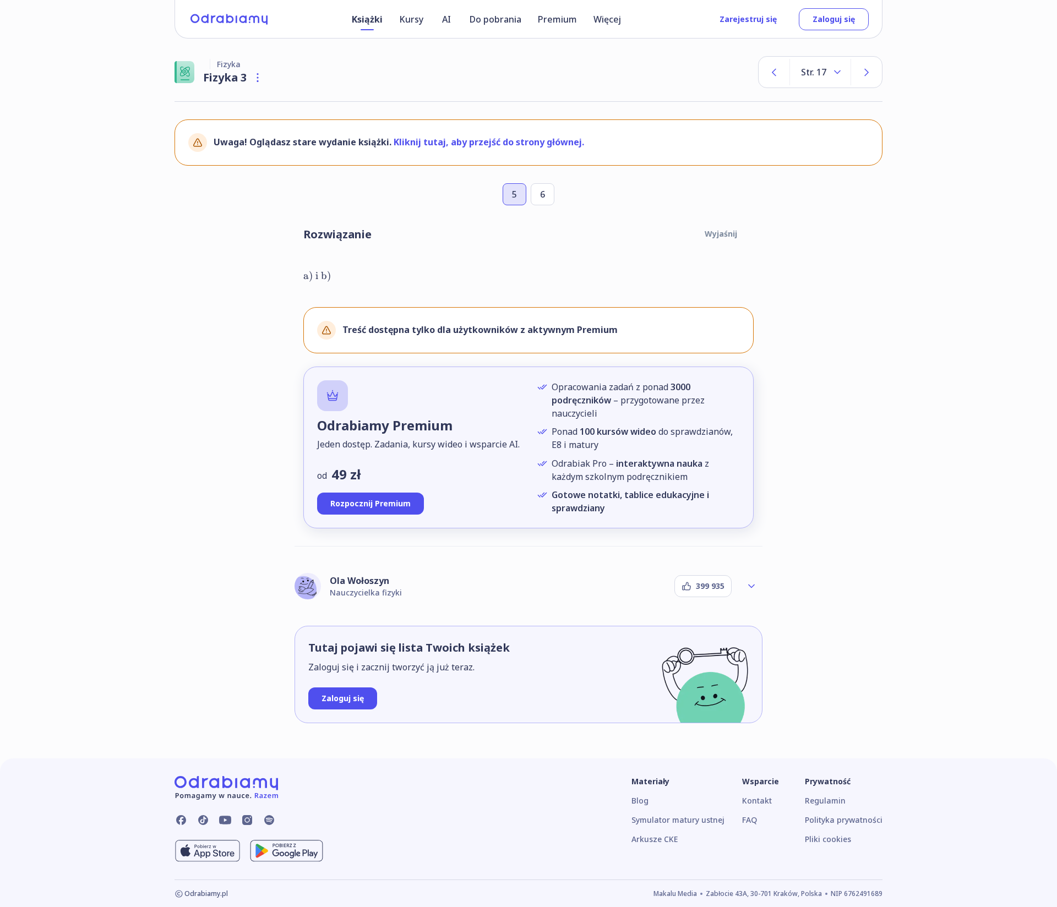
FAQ (749, 820)
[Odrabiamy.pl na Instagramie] (247, 820)
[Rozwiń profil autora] (751, 586)
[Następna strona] (866, 72)
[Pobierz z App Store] (208, 851)
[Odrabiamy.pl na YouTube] (225, 820)
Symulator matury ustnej (677, 820)
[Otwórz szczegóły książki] (257, 77)
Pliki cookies (828, 839)
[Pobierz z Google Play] (286, 851)
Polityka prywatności (843, 820)
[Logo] (229, 19)
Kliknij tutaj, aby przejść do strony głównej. (489, 142)
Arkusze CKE (654, 839)
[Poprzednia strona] (774, 72)
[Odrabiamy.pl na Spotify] (269, 820)
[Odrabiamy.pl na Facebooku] (181, 820)
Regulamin (825, 800)
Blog (640, 800)
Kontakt (757, 800)
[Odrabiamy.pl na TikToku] (203, 820)
